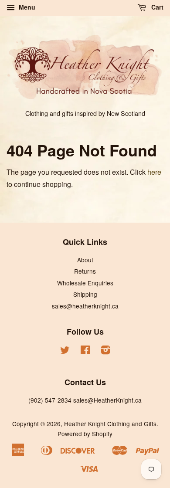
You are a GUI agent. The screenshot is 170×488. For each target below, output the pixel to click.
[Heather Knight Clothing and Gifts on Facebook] (85, 351)
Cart (156, 7)
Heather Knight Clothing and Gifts (110, 423)
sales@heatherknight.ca (85, 306)
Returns (85, 271)
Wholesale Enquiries (85, 282)
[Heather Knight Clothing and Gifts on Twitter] (65, 351)
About (85, 259)
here (154, 172)
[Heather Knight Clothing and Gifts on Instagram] (105, 351)
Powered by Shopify (85, 433)
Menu (26, 7)
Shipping (85, 294)
